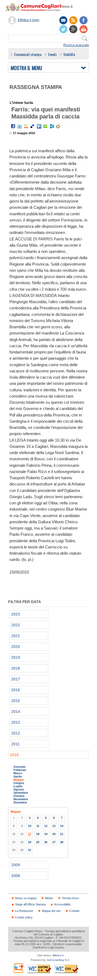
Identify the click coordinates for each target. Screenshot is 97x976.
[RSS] (73, 20)
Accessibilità (62, 904)
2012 (15, 733)
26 (45, 842)
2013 (15, 722)
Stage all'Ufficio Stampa (30, 904)
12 (45, 826)
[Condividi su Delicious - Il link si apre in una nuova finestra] (32, 126)
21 (61, 834)
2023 (15, 614)
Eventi (52, 54)
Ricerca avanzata (76, 45)
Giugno (18, 783)
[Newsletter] (63, 20)
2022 (15, 625)
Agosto (18, 789)
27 (54, 842)
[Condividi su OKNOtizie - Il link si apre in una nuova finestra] (26, 126)
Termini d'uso (70, 898)
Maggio (18, 779)
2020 (15, 646)
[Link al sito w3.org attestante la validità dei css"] (66, 969)
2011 (15, 744)
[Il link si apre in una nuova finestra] (83, 20)
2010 (14, 755)
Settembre (20, 792)
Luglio (18, 786)
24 (29, 842)
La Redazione (24, 910)
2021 (15, 636)
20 (54, 834)
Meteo (49, 898)
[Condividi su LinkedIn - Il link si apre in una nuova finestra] (39, 126)
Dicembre (20, 802)
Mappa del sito (51, 910)
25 (37, 842)
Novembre (20, 799)
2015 (15, 701)
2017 (15, 679)
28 (61, 842)
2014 (15, 711)
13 (54, 826)
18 (37, 834)
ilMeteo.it (58, 955)
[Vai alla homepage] (41, 7)
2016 (15, 690)
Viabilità (69, 54)
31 (29, 850)
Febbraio (19, 770)
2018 (15, 668)
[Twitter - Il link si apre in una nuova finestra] (20, 126)
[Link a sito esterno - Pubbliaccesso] (18, 968)
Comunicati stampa (27, 54)
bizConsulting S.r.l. (58, 959)
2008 (15, 876)
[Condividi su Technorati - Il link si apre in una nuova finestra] (45, 126)
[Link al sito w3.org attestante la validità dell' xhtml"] (39, 969)
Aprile (17, 776)
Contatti (74, 910)
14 (61, 826)
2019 (15, 657)
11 (37, 826)
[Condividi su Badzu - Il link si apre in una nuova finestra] (52, 126)
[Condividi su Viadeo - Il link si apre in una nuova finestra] (58, 126)
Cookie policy (24, 917)
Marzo (17, 773)
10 (29, 826)
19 (45, 834)
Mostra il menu (26, 68)
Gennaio (19, 766)
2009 (15, 865)
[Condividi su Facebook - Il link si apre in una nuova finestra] (13, 126)
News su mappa (25, 898)
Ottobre (19, 796)
